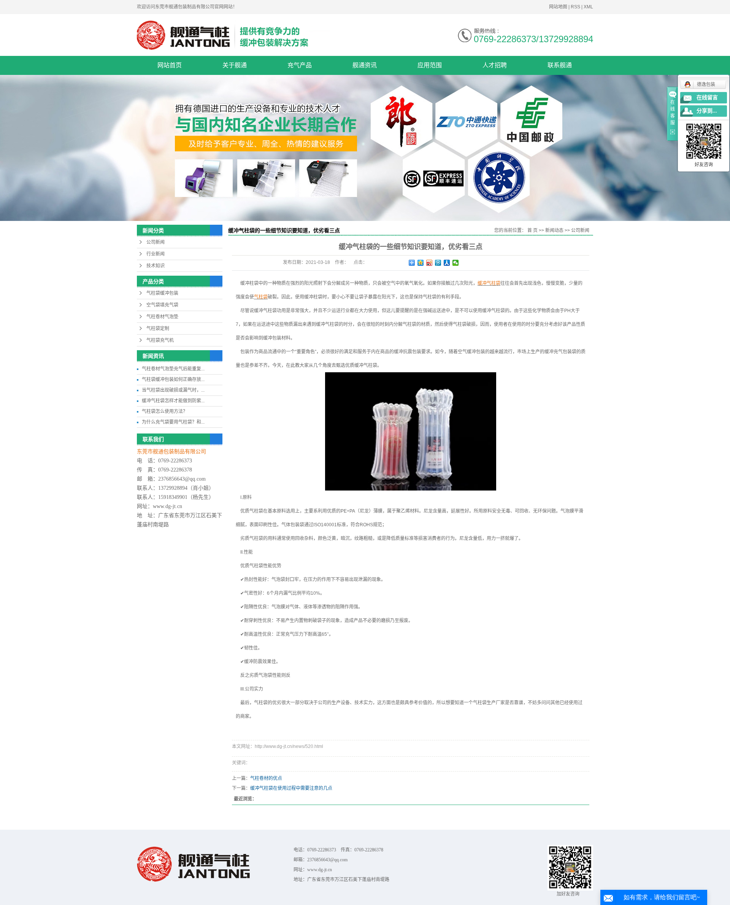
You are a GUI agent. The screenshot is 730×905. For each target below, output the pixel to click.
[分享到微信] (455, 263)
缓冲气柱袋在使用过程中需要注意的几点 (291, 788)
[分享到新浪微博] (429, 263)
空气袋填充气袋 (162, 305)
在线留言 (707, 97)
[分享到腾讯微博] (438, 263)
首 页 (532, 230)
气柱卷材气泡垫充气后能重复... (173, 369)
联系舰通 (560, 65)
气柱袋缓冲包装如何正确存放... (173, 379)
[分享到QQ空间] (420, 263)
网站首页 (169, 65)
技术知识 (155, 265)
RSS (575, 7)
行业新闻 (155, 254)
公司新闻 (155, 242)
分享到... (707, 111)
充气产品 (299, 65)
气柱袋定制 (157, 328)
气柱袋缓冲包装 (162, 293)
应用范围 (429, 65)
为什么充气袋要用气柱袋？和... (173, 422)
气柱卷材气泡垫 (162, 316)
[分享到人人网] (447, 263)
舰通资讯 (364, 65)
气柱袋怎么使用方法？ (164, 411)
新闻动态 (554, 230)
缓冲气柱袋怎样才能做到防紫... (173, 400)
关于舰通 (234, 65)
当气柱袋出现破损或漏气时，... (173, 390)
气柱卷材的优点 (266, 778)
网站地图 (558, 7)
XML (588, 7)
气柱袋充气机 (160, 340)
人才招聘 (494, 65)
